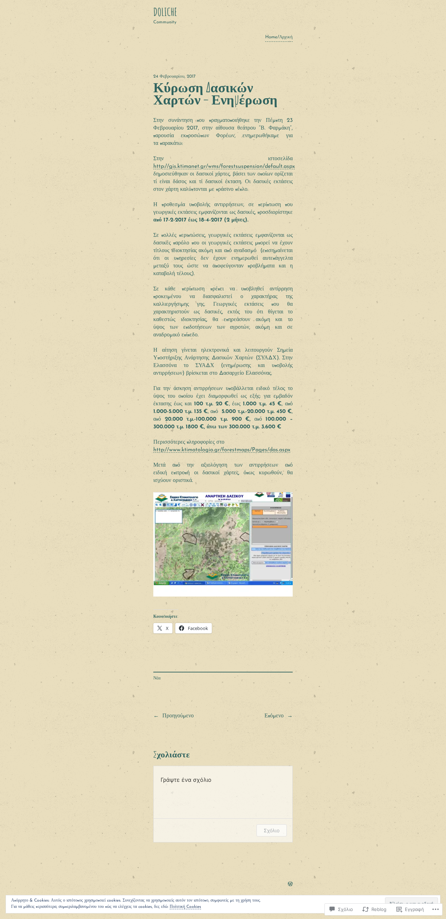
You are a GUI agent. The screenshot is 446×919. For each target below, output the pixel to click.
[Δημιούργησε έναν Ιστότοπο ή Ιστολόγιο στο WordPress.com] (290, 884)
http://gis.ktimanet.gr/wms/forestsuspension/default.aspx (224, 166)
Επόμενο (274, 716)
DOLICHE (165, 12)
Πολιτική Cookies (185, 907)
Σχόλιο (271, 830)
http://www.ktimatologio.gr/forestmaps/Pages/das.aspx (221, 450)
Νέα (157, 678)
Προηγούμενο (178, 716)
